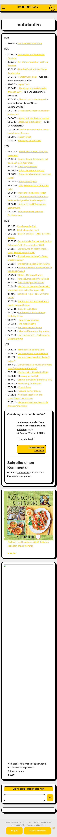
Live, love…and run (27, 309)
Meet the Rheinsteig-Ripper (32, 193)
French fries (24, 387)
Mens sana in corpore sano (31, 349)
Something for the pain (29, 383)
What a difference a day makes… (34, 331)
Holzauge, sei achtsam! (29, 140)
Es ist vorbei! (24, 137)
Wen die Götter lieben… (29, 391)
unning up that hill (29, 376)
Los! (50, 797)
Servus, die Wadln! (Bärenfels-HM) (35, 380)
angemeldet (23, 472)
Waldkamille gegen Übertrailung (34, 264)
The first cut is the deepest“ (33, 99)
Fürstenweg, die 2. (27, 77)
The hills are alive (27, 324)
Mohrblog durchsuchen (28, 788)
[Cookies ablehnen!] (53, 828)
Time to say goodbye (28, 320)
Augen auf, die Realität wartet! (33, 118)
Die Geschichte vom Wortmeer (33, 353)
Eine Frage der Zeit (26, 226)
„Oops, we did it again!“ (29, 122)
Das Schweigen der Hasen (31, 282)
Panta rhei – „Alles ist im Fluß (32, 372)
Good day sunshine (27, 166)
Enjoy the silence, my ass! (31, 170)
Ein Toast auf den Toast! (30, 327)
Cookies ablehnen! (37, 830)
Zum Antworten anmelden (36, 449)
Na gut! (14, 830)
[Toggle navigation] (4, 7)
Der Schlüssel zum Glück (29, 43)
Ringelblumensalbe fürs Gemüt (33, 279)
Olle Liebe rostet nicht (28, 230)
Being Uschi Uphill (28, 181)
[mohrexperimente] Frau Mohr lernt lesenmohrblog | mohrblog (31, 426)
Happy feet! (23, 84)
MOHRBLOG (27, 7)
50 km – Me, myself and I (30, 275)
